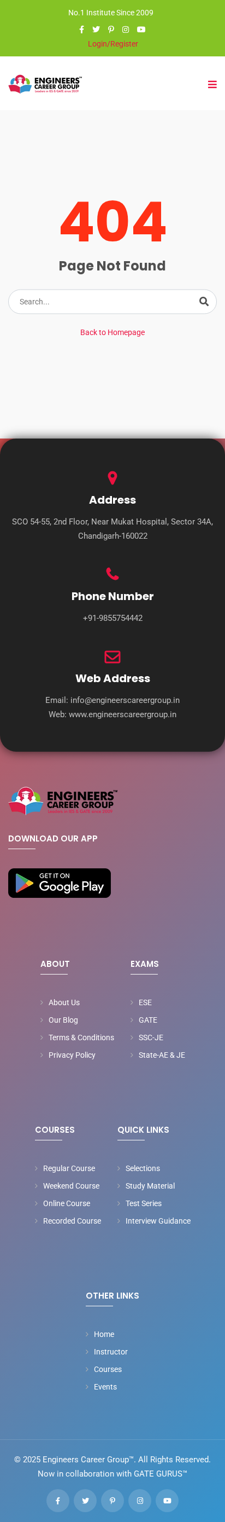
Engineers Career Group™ (88, 1460)
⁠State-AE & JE (162, 1055)
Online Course (66, 1203)
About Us (64, 1002)
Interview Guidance (158, 1221)
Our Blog (63, 1020)
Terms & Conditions (81, 1037)
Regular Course (69, 1168)
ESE (145, 1002)
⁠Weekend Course (71, 1185)
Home (104, 1334)
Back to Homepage (112, 332)
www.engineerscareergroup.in (122, 714)
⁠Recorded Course (72, 1221)
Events (105, 1386)
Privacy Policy (72, 1055)
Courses (108, 1369)
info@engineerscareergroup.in (125, 700)
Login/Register (112, 43)
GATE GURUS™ (160, 1474)
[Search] (204, 302)
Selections (143, 1168)
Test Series (144, 1203)
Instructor (111, 1351)
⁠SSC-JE (151, 1037)
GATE (148, 1020)
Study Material (150, 1185)
